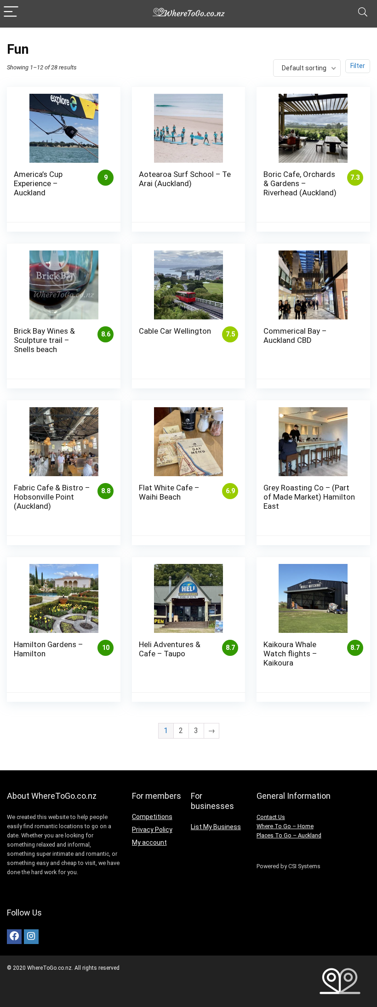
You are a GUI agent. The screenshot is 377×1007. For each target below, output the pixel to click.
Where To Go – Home (285, 826)
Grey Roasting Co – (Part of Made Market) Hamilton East (309, 497)
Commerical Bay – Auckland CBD (294, 335)
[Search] (363, 12)
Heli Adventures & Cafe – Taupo (169, 649)
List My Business (216, 827)
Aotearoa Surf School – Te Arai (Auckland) (185, 179)
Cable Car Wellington (175, 331)
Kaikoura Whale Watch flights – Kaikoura (290, 653)
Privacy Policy (152, 829)
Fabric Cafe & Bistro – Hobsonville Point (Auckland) (52, 497)
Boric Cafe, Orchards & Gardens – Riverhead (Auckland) (300, 183)
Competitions (152, 816)
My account (149, 842)
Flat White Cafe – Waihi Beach (169, 492)
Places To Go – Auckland (289, 835)
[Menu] (11, 12)
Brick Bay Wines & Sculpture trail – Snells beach (44, 340)
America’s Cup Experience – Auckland (38, 183)
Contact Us (271, 817)
